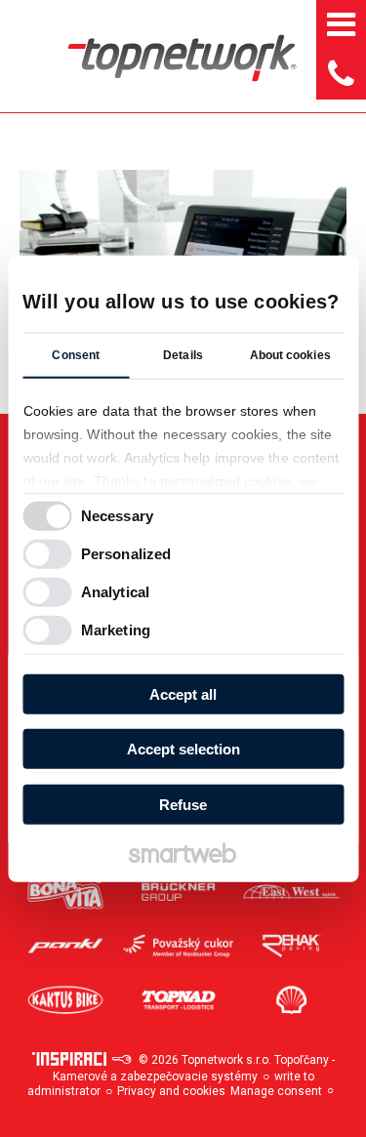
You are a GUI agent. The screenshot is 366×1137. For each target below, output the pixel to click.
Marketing (115, 630)
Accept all (183, 693)
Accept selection (183, 749)
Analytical (115, 592)
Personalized (126, 554)
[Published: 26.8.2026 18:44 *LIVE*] (121, 1060)
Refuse (183, 803)
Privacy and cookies (171, 1091)
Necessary (117, 516)
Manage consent (276, 1091)
